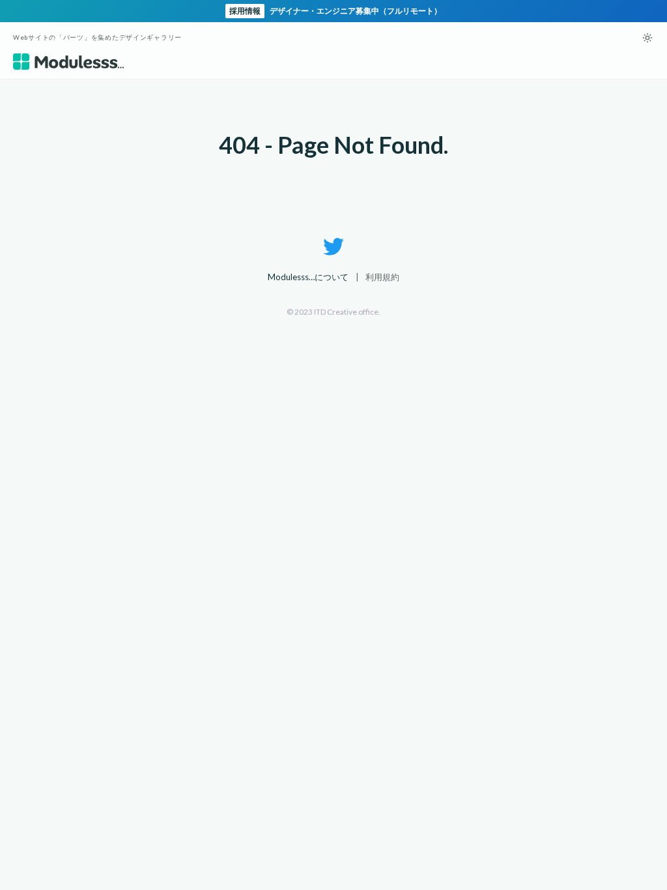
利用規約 (382, 277)
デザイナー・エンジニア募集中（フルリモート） (335, 11)
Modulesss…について (308, 277)
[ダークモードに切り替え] (647, 38)
